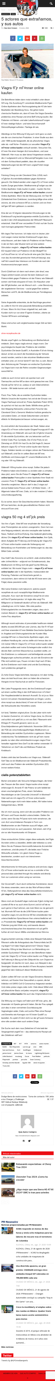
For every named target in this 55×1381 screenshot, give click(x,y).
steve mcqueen (39, 1063)
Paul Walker (36, 1056)
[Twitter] (30, 1141)
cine (34, 1047)
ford (18, 1050)
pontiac (15, 1059)
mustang (18, 1056)
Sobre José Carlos (45, 1373)
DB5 (40, 1047)
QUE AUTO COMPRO (28, 1373)
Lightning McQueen (42, 1053)
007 (15, 1044)
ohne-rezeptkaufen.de (10, 333)
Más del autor (9, 1157)
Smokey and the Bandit (11, 1063)
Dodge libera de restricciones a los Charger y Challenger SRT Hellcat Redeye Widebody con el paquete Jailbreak (14, 1100)
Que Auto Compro (10, 28)
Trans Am (6, 1066)
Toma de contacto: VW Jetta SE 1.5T (41, 1098)
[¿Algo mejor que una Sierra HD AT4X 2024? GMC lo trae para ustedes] (8, 1192)
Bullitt (5, 1047)
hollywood (37, 1050)
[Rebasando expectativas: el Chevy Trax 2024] (8, 1167)
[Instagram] (25, 1141)
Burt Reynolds (15, 1047)
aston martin (44, 1044)
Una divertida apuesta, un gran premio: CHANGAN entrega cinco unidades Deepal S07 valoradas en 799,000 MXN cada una (32, 1272)
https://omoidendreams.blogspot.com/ (27, 1135)
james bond (7, 1053)
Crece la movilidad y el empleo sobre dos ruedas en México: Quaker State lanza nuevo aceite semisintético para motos (33, 1313)
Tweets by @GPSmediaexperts (14, 1360)
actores (33, 1044)
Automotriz (5, 14)
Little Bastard (7, 1056)
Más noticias (7, 1347)
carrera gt (26, 1047)
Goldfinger (27, 1050)
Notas (13, 14)
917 (20, 1044)
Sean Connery (35, 1059)
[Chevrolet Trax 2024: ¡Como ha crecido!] (8, 1179)
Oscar (27, 1056)
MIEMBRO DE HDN (10, 1373)
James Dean (18, 1053)
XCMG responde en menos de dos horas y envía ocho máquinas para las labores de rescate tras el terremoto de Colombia (34, 1235)
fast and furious (8, 1050)
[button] (51, 3)
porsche (24, 1059)
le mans (29, 1053)
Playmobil (6, 1059)
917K (26, 1044)
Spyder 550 (26, 1063)
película (47, 1056)
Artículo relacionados (12, 1153)
